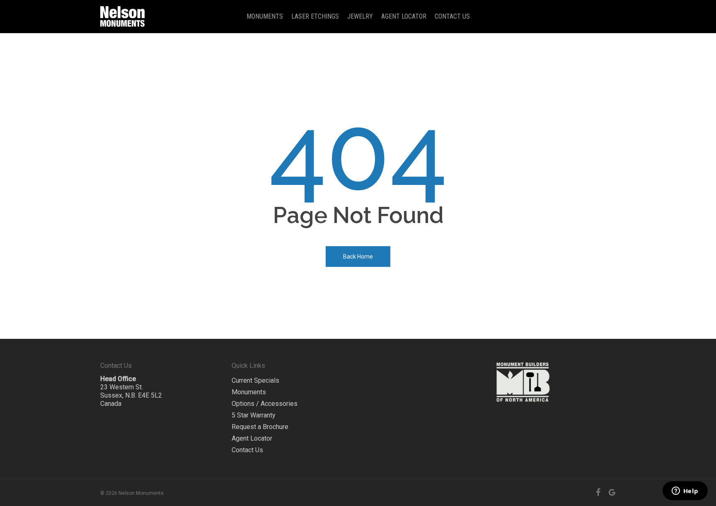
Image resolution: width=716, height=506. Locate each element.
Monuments (249, 392)
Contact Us (247, 450)
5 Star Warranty (254, 415)
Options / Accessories (265, 404)
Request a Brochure (260, 427)
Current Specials (255, 380)
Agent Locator (252, 438)
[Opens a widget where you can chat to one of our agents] (685, 491)
